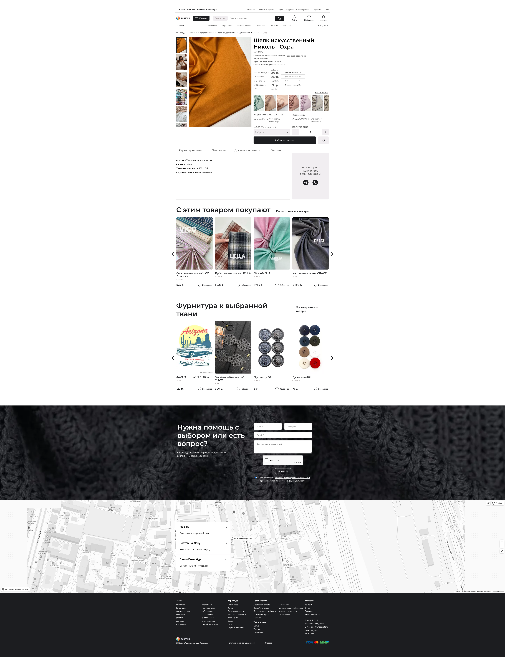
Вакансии (309, 611)
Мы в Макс (309, 633)
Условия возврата (261, 614)
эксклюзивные (208, 621)
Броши (230, 621)
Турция (257, 629)
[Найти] (279, 18)
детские (274, 25)
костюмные (181, 624)
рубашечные (207, 611)
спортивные (207, 614)
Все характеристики (296, 56)
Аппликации (233, 617)
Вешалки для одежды (237, 614)
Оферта (268, 643)
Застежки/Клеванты (236, 611)
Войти (294, 20)
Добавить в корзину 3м (293, 77)
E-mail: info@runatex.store (316, 627)
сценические (208, 617)
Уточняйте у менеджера (274, 120)
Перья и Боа (233, 604)
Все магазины (298, 115)
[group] (194, 252)
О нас (307, 608)
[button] (173, 254)
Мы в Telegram (311, 630)
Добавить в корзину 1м (293, 72)
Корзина (323, 20)
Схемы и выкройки (266, 9)
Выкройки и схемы (261, 608)
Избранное (309, 20)
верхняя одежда (244, 25)
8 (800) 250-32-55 (187, 9)
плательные (207, 604)
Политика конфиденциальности (242, 643)
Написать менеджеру (207, 9)
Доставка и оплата (262, 604)
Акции (280, 9)
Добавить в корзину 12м (293, 85)
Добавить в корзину (284, 140)
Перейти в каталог (210, 624)
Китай (256, 626)
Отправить (283, 471)
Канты (230, 608)
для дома (287, 25)
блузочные (226, 25)
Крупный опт (259, 632)
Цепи (230, 624)
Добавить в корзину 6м (293, 81)
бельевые (212, 25)
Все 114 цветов (321, 92)
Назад (182, 32)
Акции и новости (312, 614)
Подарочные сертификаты (297, 9)
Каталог (203, 18)
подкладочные (208, 608)
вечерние (261, 25)
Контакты (309, 604)
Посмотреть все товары (292, 211)
